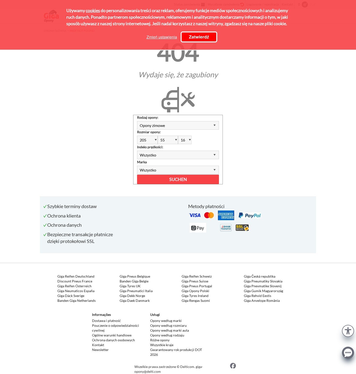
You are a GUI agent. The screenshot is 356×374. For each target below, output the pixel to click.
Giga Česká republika (259, 276)
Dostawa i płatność (106, 321)
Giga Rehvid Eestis (257, 296)
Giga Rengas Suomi (196, 300)
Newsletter (100, 350)
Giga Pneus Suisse (195, 281)
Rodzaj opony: (147, 117)
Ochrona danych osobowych (113, 340)
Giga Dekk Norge (132, 296)
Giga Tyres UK (130, 286)
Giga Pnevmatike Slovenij (263, 286)
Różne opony (160, 340)
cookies (93, 10)
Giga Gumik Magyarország (263, 291)
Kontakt (98, 345)
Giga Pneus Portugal (197, 286)
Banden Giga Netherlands (76, 300)
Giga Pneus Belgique (135, 276)
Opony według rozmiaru (168, 325)
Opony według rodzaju (167, 335)
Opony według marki (166, 321)
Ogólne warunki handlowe (112, 335)
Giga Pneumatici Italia (136, 291)
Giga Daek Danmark (135, 300)
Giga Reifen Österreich (74, 286)
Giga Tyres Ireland (195, 296)
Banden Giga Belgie (134, 281)
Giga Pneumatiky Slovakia (263, 281)
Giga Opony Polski (195, 291)
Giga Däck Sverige (70, 296)
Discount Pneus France (74, 281)
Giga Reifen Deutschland (75, 276)
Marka (142, 162)
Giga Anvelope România (262, 300)
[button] (348, 330)
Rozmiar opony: (149, 132)
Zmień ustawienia (162, 37)
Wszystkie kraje (161, 345)
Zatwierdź (199, 37)
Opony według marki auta (169, 330)
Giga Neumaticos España (75, 291)
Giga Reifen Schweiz (197, 276)
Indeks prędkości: (150, 147)
